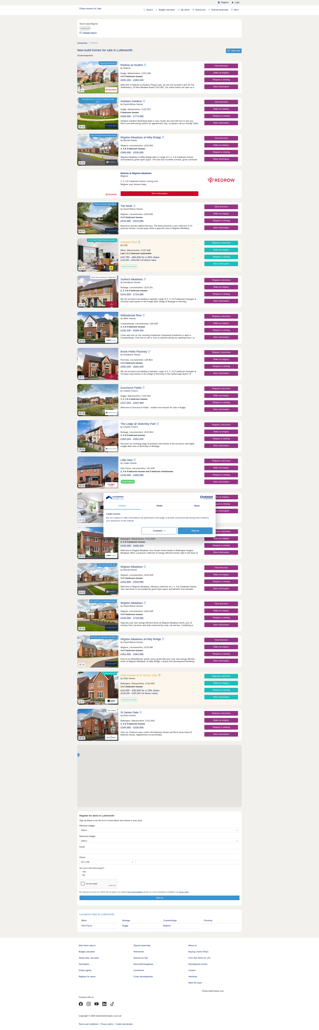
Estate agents (85, 970)
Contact (192, 970)
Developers (84, 964)
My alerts (185, 10)
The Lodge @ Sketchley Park (138, 423)
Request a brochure (221, 243)
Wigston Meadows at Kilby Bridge (140, 137)
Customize (157, 531)
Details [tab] (160, 506)
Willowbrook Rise (130, 315)
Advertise (192, 976)
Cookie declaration (124, 1024)
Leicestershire (82, 43)
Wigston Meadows (131, 566)
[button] (78, 755)
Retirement (139, 952)
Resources (200, 10)
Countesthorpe (170, 920)
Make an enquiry (221, 73)
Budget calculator (167, 10)
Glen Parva (86, 926)
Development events (197, 964)
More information (221, 86)
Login (237, 2)
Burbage (126, 920)
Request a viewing (221, 79)
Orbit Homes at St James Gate (138, 675)
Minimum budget (87, 826)
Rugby (125, 926)
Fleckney (208, 920)
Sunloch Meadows (131, 279)
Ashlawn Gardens (131, 101)
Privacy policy (107, 1024)
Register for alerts (87, 976)
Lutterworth (85, 28)
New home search (87, 945)
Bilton (84, 920)
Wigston (167, 926)
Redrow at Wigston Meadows (136, 173)
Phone (82, 857)
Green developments (143, 976)
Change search (89, 33)
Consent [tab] (122, 506)
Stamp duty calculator (89, 958)
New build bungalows (143, 964)
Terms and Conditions (135, 892)
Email (82, 847)
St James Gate (129, 712)
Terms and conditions (89, 1024)
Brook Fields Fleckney (133, 351)
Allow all (195, 531)
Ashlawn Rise (128, 242)
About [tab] (197, 506)
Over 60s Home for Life (199, 958)
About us (192, 945)
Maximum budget (87, 836)
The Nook (126, 205)
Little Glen (126, 460)
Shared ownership (219, 10)
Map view (235, 51)
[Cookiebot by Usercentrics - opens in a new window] (202, 497)
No (83, 875)
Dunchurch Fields (131, 387)
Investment (139, 970)
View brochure (221, 66)
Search (149, 10)
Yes (84, 872)
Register (225, 2)
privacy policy (184, 892)
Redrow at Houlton (131, 65)
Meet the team (195, 983)
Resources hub (141, 958)
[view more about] (98, 184)
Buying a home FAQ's (198, 952)
